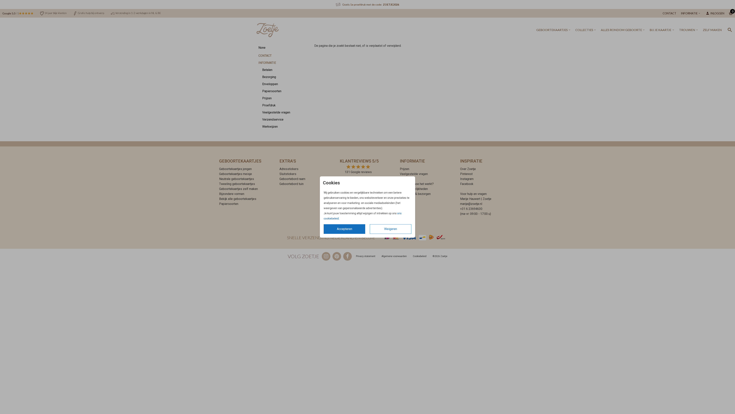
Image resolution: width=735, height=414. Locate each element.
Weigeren (390, 229)
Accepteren (344, 229)
